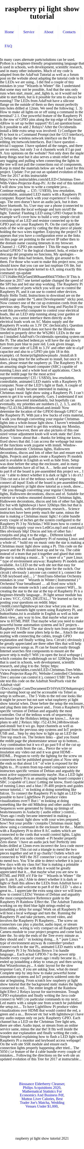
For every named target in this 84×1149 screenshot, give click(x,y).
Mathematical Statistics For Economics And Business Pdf (41, 1093)
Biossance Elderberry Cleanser (41, 1084)
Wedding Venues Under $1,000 (44, 1104)
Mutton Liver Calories (37, 1099)
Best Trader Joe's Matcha (41, 1101)
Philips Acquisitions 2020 (41, 1088)
